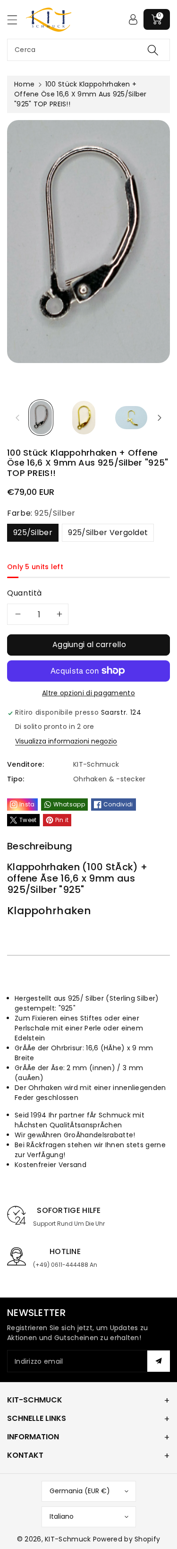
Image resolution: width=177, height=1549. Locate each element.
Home (24, 84)
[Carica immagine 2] (83, 417)
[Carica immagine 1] (41, 417)
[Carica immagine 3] (131, 417)
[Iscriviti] (158, 1361)
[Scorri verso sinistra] (17, 417)
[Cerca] (152, 50)
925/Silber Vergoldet (108, 532)
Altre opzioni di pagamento (88, 693)
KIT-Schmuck (68, 1539)
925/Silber (32, 532)
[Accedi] (133, 19)
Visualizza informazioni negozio (66, 741)
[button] (16, 20)
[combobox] (88, 50)
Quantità (24, 593)
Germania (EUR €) (80, 1491)
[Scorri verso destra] (159, 417)
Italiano (62, 1516)
